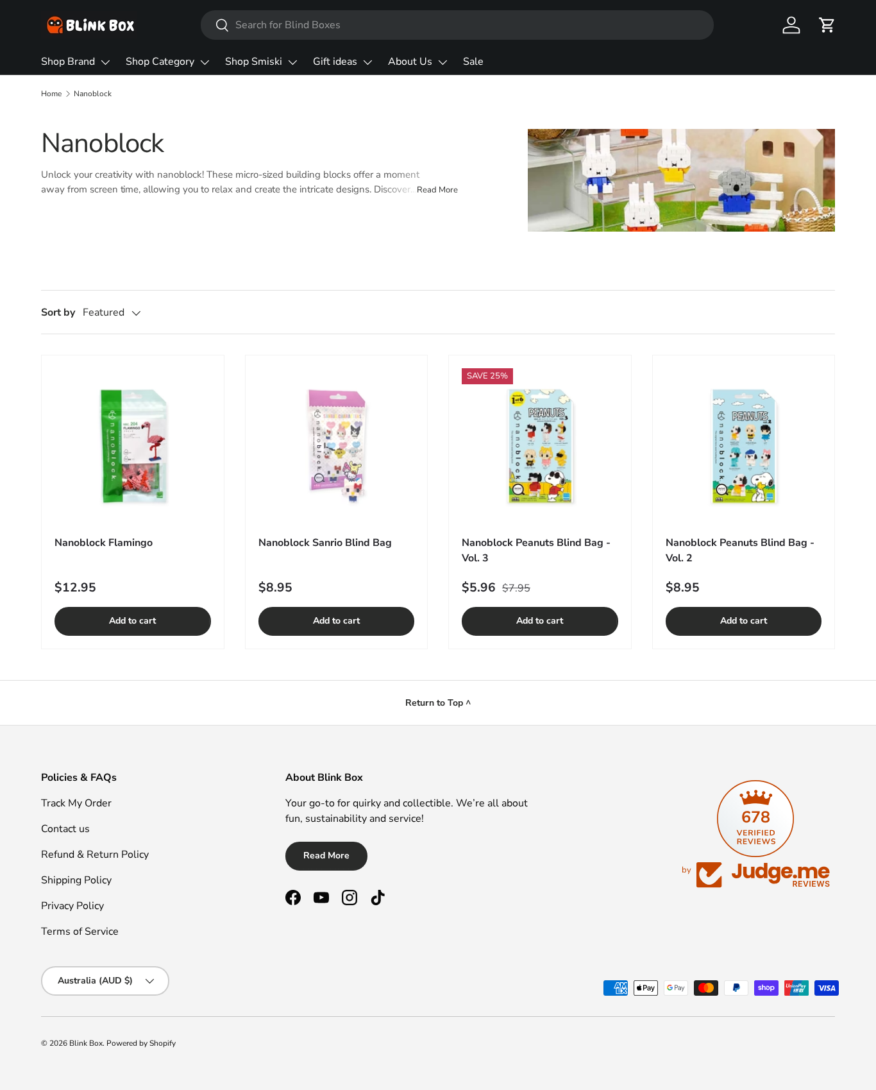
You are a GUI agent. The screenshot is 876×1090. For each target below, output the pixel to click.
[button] (827, 25)
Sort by (58, 312)
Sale (473, 62)
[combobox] (457, 25)
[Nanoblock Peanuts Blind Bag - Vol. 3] (540, 446)
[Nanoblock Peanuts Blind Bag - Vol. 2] (744, 446)
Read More (326, 855)
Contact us (65, 829)
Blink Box (86, 1043)
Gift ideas (335, 62)
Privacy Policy (72, 906)
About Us (410, 62)
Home (51, 94)
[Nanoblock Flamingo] (133, 446)
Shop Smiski (253, 62)
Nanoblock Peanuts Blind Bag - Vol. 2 (740, 550)
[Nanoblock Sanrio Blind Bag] (336, 446)
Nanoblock (93, 94)
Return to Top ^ (438, 703)
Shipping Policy (76, 880)
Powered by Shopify (141, 1043)
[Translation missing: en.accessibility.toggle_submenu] (105, 62)
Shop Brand (68, 62)
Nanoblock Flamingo (104, 543)
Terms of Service (80, 931)
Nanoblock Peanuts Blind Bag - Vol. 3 (536, 550)
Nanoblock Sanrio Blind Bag (325, 543)
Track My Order (76, 803)
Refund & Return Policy (95, 854)
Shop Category (160, 62)
